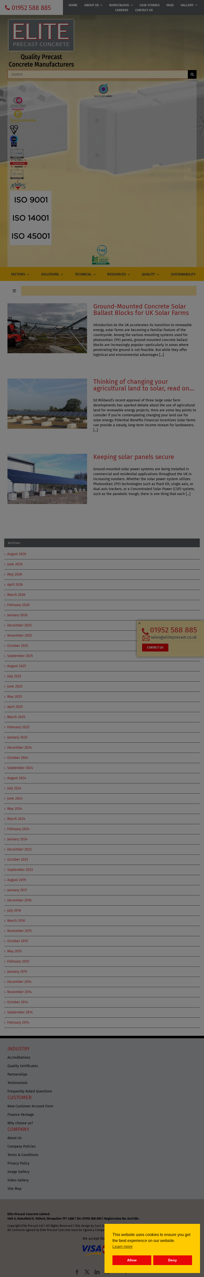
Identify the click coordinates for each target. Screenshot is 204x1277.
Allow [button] (132, 1260)
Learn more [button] (122, 1246)
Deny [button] (172, 1260)
